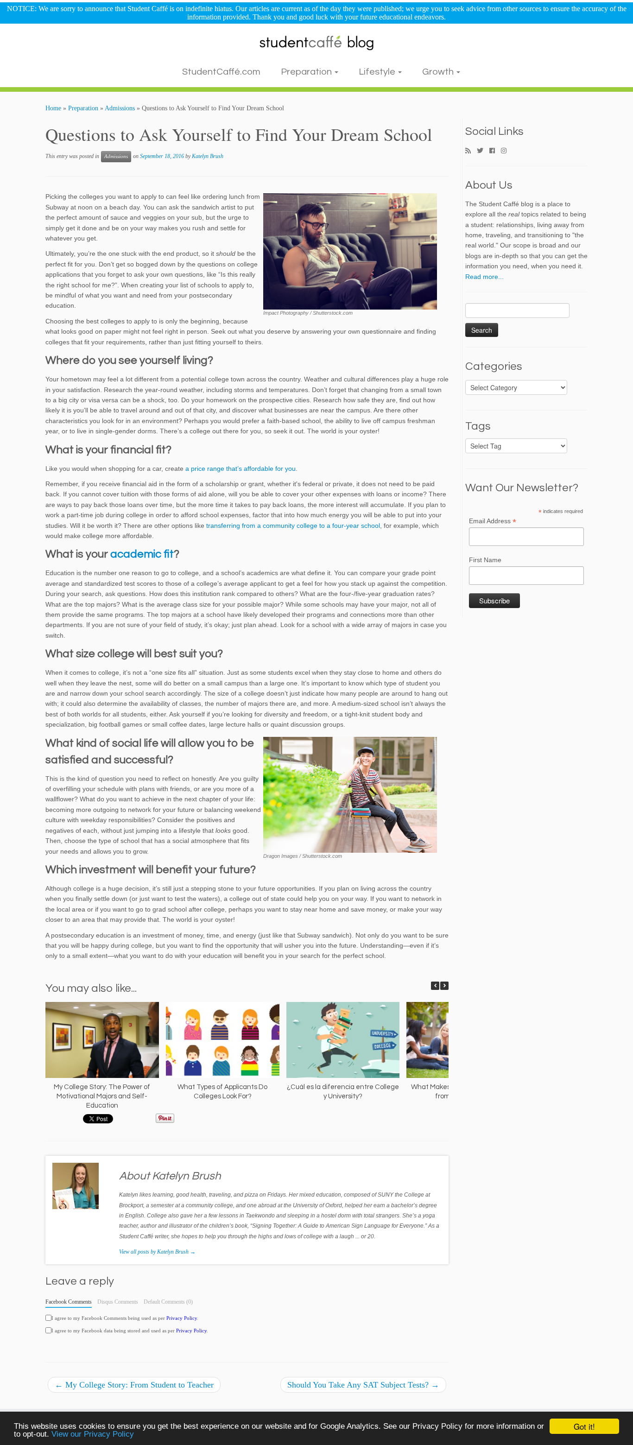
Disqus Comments (117, 1302)
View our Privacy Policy (92, 1434)
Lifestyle (378, 71)
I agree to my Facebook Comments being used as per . (124, 1318)
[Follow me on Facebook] (495, 151)
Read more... (484, 276)
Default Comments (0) (168, 1302)
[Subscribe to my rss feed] (471, 151)
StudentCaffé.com (221, 71)
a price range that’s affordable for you (240, 468)
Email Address (492, 521)
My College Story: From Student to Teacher (134, 1384)
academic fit (142, 554)
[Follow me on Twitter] (483, 151)
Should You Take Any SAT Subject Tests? (363, 1384)
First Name (485, 560)
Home (53, 108)
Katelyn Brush (207, 156)
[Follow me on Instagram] (507, 151)
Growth (439, 71)
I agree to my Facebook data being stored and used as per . (129, 1330)
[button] (444, 986)
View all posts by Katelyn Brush (157, 1252)
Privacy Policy (181, 1318)
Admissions (120, 108)
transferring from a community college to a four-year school (293, 525)
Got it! (584, 1426)
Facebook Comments (68, 1302)
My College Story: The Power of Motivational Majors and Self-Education (102, 1096)
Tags (478, 426)
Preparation (307, 71)
